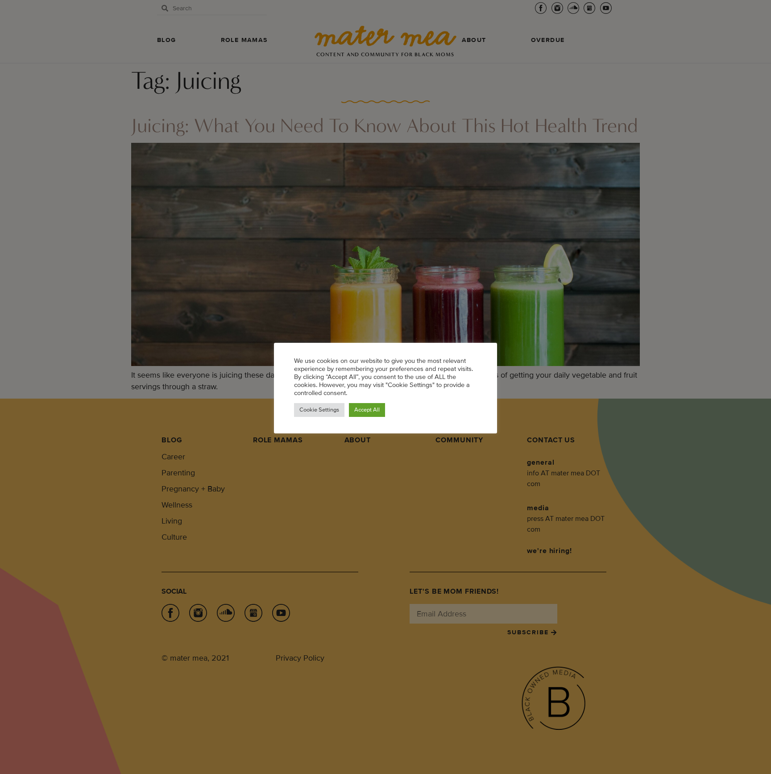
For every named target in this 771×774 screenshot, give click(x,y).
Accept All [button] (367, 409)
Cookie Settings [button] (319, 409)
